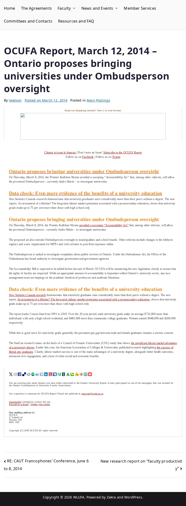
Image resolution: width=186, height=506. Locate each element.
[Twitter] (11, 374)
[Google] (41, 374)
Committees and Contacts (28, 21)
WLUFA (79, 497)
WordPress (133, 497)
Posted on (46, 100)
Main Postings (98, 100)
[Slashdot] (68, 374)
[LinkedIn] (46, 374)
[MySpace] (55, 374)
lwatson (15, 100)
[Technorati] (72, 374)
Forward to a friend (18, 404)
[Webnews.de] (90, 374)
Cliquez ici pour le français (60, 152)
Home (9, 8)
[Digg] (15, 374)
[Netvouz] (59, 374)
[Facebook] (19, 374)
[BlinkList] (81, 374)
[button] (73, 8)
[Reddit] (28, 374)
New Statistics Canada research (27, 295)
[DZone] (37, 374)
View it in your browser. (109, 110)
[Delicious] (24, 374)
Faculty (64, 8)
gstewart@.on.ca (92, 393)
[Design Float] (85, 374)
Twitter (116, 157)
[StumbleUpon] (33, 374)
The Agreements (36, 8)
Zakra (111, 497)
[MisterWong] (50, 374)
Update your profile (40, 404)
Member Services (140, 8)
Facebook (87, 157)
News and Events (97, 8)
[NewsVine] (63, 374)
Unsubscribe (15, 402)
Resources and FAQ (76, 21)
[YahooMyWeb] (77, 374)
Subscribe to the (122, 152)
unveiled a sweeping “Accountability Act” (103, 225)
